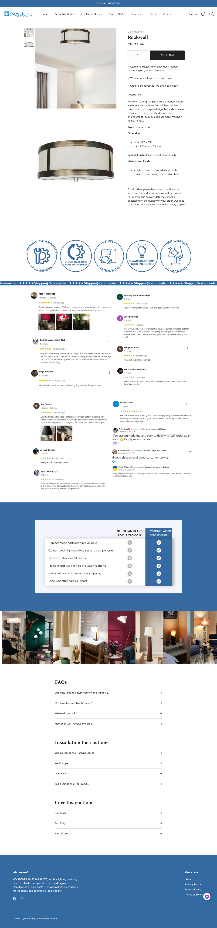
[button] (206, 896)
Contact (167, 14)
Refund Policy (193, 889)
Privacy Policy (193, 884)
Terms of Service (194, 894)
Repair (153, 14)
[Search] (203, 14)
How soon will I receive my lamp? (74, 723)
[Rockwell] (29, 32)
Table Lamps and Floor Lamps (71, 783)
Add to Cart (167, 55)
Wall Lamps (61, 763)
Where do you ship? (66, 713)
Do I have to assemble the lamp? (73, 702)
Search (189, 879)
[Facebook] (14, 898)
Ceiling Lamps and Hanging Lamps (74, 752)
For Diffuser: (62, 833)
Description (134, 94)
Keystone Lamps (28, 918)
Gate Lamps (62, 773)
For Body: (60, 823)
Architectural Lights (91, 14)
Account (193, 14)
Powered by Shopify (47, 918)
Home (44, 14)
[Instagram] (21, 898)
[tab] (136, 95)
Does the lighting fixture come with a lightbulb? (82, 692)
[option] (29, 33)
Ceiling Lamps (136, 31)
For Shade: (61, 812)
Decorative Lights (64, 14)
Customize (137, 14)
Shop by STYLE (116, 14)
